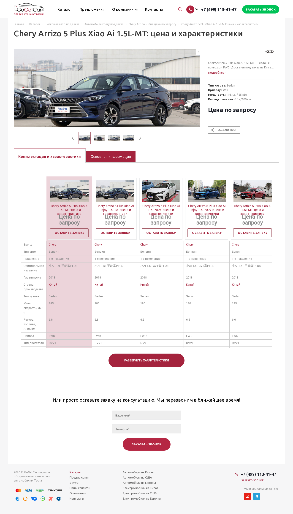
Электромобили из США (140, 493)
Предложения (79, 477)
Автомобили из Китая (138, 472)
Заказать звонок (252, 480)
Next (140, 138)
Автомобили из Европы (139, 482)
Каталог (75, 472)
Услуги (74, 482)
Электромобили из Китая (140, 488)
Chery (52, 244)
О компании (78, 493)
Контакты (77, 498)
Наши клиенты (80, 488)
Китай (53, 284)
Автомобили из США (137, 477)
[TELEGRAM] (256, 496)
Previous (73, 138)
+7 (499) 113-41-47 (218, 9)
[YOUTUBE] (247, 496)
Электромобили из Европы (142, 498)
